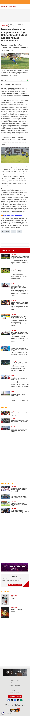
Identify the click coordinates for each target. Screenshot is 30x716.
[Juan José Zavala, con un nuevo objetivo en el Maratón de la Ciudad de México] (5, 337)
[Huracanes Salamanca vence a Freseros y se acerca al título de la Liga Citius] (5, 352)
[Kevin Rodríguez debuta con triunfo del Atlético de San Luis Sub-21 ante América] (5, 260)
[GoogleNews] (15, 700)
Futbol (19, 231)
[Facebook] (8, 700)
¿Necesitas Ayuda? (15, 696)
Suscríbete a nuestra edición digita (12, 215)
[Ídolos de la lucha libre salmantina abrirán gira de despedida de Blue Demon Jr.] (5, 306)
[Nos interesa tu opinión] (15, 672)
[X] (12, 700)
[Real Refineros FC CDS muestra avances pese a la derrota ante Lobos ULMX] (5, 274)
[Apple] (18, 700)
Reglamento (5, 231)
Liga (13, 231)
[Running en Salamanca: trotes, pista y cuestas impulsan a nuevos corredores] (5, 496)
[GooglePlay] (21, 700)
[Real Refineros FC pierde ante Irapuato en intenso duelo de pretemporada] (5, 397)
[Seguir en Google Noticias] (28, 80)
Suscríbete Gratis (15, 584)
